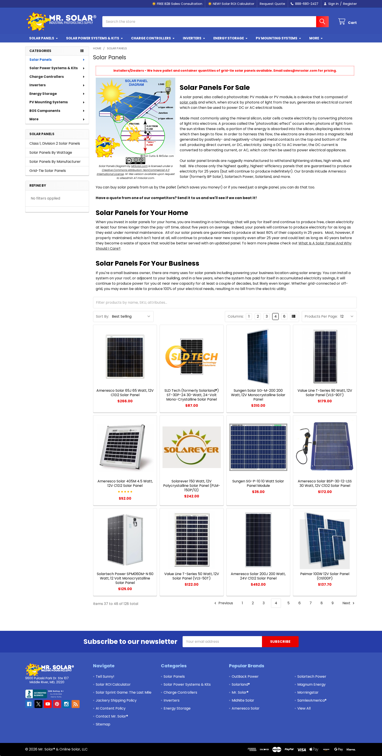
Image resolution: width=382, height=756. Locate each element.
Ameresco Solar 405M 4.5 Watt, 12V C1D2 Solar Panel (125, 483)
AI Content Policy (111, 708)
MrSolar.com (139, 166)
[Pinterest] (57, 704)
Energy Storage (228, 38)
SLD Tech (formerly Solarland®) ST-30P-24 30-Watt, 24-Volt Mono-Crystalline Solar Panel (191, 395)
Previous (225, 603)
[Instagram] (66, 704)
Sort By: (102, 316)
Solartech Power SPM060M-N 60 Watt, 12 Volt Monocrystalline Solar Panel (125, 578)
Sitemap (103, 724)
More (314, 38)
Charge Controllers (151, 38)
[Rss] (76, 704)
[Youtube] (48, 704)
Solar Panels (41, 38)
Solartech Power (311, 676)
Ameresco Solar (246, 708)
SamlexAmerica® (312, 700)
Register (350, 3)
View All (304, 708)
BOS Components (44, 110)
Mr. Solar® (240, 692)
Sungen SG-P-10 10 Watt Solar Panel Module (258, 483)
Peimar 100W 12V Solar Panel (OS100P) (324, 576)
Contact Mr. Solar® (112, 716)
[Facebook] (29, 704)
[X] (38, 704)
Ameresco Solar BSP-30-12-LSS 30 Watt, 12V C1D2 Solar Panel (325, 483)
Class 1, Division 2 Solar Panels (54, 143)
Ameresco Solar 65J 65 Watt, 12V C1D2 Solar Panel (125, 392)
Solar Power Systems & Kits (92, 38)
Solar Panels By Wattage (50, 152)
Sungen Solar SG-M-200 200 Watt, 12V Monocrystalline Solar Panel (258, 395)
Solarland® (241, 684)
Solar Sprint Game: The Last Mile (123, 692)
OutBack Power (245, 676)
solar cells (188, 102)
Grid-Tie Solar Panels (47, 170)
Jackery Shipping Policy (116, 700)
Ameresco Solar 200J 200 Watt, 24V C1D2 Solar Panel (258, 576)
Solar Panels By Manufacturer (55, 161)
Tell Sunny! (105, 676)
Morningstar (308, 692)
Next (346, 603)
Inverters (192, 38)
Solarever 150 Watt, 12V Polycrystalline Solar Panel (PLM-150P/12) (191, 486)
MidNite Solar (243, 700)
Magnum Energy (311, 684)
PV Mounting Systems (276, 38)
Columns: (236, 316)
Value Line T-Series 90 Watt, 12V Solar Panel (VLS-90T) (325, 392)
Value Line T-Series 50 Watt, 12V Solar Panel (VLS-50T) (191, 576)
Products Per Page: (321, 316)
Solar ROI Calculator (113, 684)
